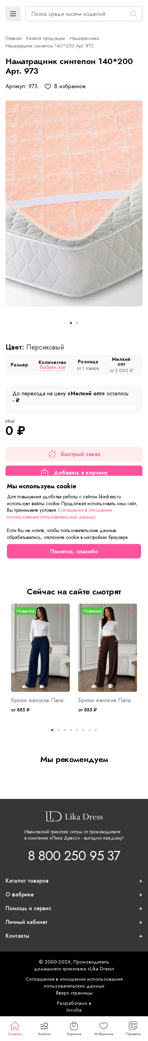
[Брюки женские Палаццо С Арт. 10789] (40, 648)
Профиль (133, 1034)
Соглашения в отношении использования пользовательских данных (74, 982)
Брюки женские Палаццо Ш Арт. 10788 (107, 700)
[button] (13, 13)
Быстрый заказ (81, 454)
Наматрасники (84, 38)
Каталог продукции (45, 38)
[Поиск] (133, 14)
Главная (14, 1034)
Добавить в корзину (81, 473)
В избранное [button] (70, 86)
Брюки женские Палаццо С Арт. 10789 (40, 700)
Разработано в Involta (74, 1006)
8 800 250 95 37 (74, 855)
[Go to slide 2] (77, 323)
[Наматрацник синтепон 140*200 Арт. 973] (74, 203)
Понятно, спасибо (74, 551)
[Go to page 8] (95, 730)
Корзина (74, 1034)
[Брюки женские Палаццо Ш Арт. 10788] (107, 648)
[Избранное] (61, 612)
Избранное (103, 1034)
